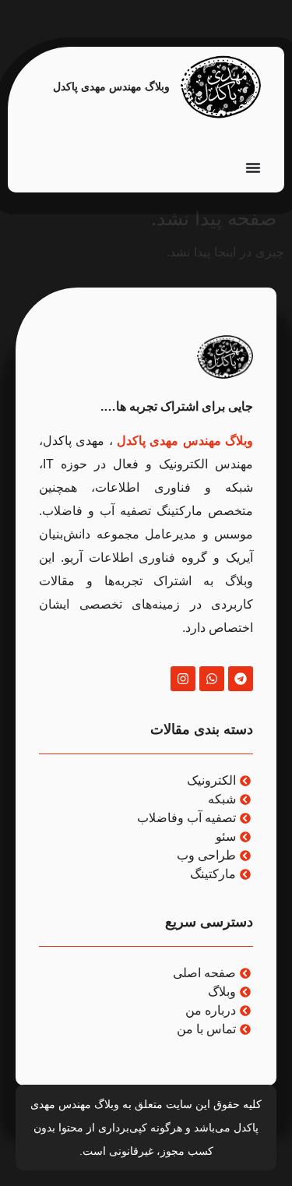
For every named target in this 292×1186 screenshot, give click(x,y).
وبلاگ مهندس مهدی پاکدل (111, 86)
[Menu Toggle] (253, 167)
